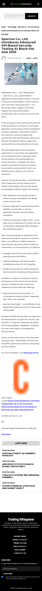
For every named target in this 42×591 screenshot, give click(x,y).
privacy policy (22, 578)
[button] (3, 3)
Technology (12, 27)
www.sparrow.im (31, 352)
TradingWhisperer (14, 58)
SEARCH (32, 16)
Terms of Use (19, 543)
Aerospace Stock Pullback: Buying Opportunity (18, 465)
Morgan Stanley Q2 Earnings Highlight (18, 454)
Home (3, 27)
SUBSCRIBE (7, 574)
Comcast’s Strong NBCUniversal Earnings (21, 476)
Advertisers (20, 536)
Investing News (8, 450)
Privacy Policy (19, 540)
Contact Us (20, 553)
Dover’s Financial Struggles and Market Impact (18, 487)
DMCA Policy (20, 546)
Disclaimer (6, 434)
